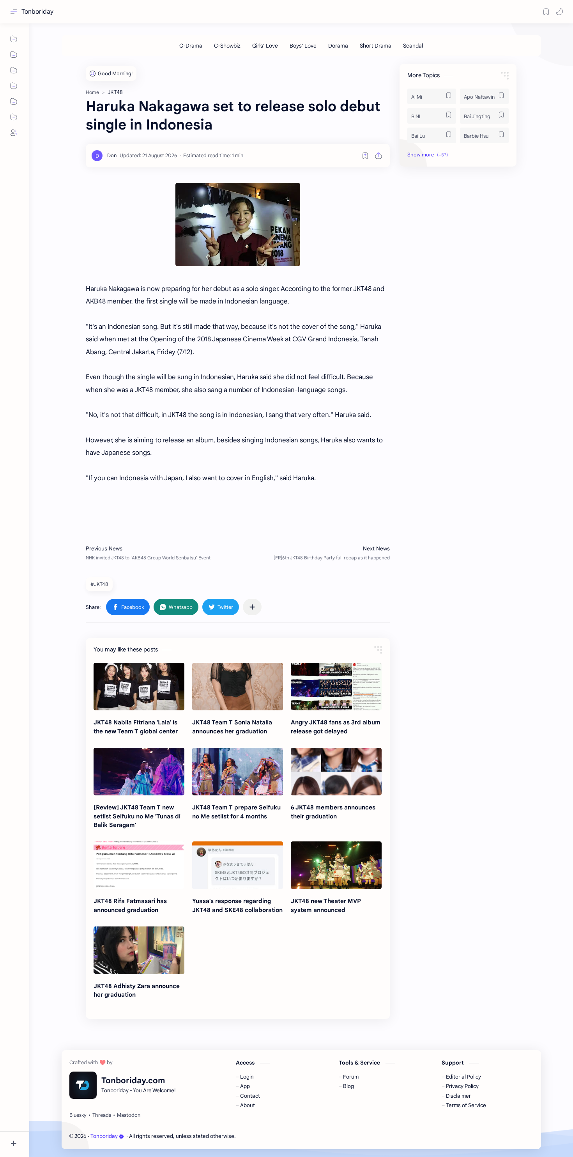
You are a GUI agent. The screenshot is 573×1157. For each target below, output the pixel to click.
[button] (559, 12)
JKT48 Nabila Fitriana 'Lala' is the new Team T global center (136, 727)
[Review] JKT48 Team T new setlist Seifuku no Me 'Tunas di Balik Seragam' (137, 816)
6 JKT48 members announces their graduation (333, 812)
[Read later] (365, 155)
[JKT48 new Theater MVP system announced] (336, 865)
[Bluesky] (78, 1115)
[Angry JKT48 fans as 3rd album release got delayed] (336, 686)
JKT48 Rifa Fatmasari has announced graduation (130, 905)
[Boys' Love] (303, 45)
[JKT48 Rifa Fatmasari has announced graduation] (139, 865)
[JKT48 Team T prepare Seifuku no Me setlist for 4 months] (237, 771)
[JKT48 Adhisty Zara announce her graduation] (139, 950)
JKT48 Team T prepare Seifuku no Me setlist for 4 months (236, 812)
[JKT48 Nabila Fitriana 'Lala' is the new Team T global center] (139, 686)
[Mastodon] (128, 1115)
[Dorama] (338, 45)
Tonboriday (37, 12)
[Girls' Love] (265, 45)
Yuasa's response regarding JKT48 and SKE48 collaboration (237, 905)
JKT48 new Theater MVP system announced (326, 905)
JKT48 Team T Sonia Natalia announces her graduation (232, 727)
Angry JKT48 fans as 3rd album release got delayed (335, 727)
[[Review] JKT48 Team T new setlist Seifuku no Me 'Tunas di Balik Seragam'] (139, 771)
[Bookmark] (546, 12)
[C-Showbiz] (227, 45)
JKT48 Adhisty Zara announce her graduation (137, 990)
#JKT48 (99, 584)
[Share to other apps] (252, 607)
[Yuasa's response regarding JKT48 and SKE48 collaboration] (237, 865)
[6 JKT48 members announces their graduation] (336, 771)
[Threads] (101, 1115)
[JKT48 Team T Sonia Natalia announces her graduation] (237, 686)
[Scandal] (413, 45)
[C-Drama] (190, 45)
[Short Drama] (375, 45)
